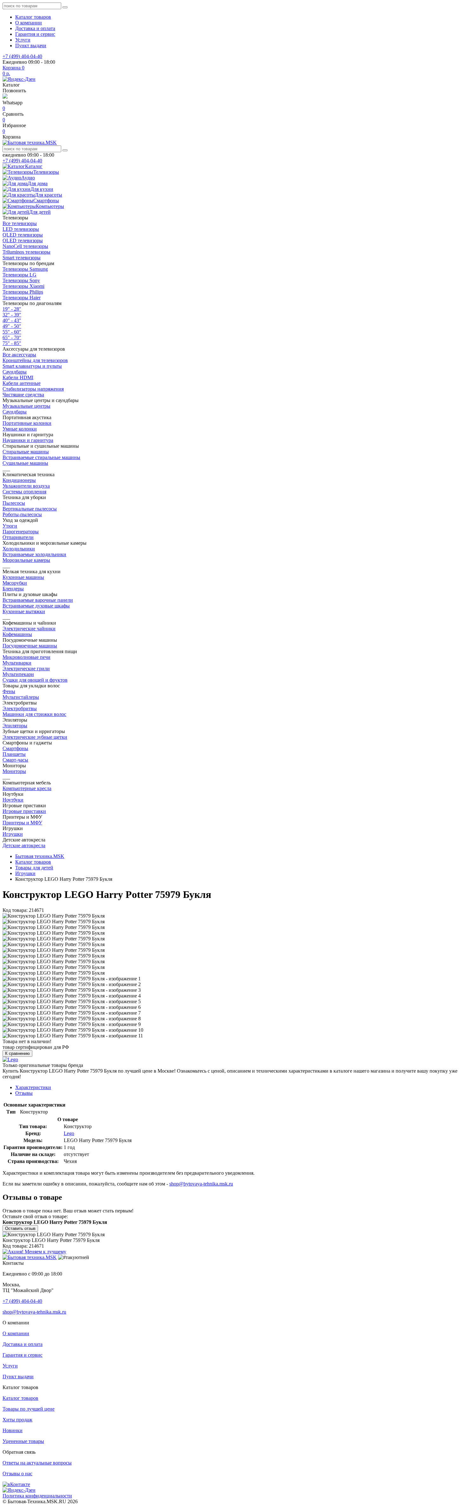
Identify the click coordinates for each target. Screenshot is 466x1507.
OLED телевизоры (23, 240)
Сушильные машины (25, 463)
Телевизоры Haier (22, 297)
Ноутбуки (13, 799)
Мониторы (14, 771)
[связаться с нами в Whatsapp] (5, 97)
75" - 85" (12, 343)
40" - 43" (12, 320)
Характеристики (33, 1087)
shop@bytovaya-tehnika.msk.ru (201, 1183)
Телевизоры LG (19, 274)
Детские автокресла (24, 845)
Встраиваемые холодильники (34, 554)
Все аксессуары (19, 354)
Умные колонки (20, 429)
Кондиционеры (19, 480)
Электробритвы (20, 708)
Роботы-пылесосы (22, 514)
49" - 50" (12, 326)
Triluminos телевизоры (26, 252)
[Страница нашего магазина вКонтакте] (16, 1484)
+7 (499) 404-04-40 (22, 56)
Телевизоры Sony (21, 280)
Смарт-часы (15, 760)
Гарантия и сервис (35, 34)
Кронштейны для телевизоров (35, 360)
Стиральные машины (26, 451)
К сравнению (17, 1053)
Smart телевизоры (22, 257)
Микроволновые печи (26, 657)
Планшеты (14, 754)
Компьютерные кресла (27, 788)
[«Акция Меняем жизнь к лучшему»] (34, 1251)
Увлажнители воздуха (26, 486)
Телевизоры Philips (23, 292)
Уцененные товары (23, 1441)
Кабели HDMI (18, 377)
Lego (69, 1133)
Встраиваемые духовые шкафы (36, 605)
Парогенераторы (21, 531)
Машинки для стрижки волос (34, 714)
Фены (9, 691)
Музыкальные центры (26, 406)
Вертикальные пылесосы (30, 508)
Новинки (13, 1430)
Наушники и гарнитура (28, 440)
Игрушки (13, 834)
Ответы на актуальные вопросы (37, 1462)
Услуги (22, 39)
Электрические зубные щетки (35, 737)
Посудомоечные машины (30, 645)
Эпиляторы (15, 725)
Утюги (10, 526)
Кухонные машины (23, 577)
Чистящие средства (23, 394)
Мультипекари (18, 674)
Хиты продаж (17, 1419)
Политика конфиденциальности (37, 1495)
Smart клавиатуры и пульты (32, 366)
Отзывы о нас (17, 1473)
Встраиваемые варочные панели (38, 600)
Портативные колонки (27, 423)
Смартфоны (15, 748)
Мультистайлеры (21, 697)
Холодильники (19, 548)
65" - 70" (12, 337)
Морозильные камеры (26, 560)
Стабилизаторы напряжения (33, 389)
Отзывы (24, 1093)
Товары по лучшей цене (29, 1409)
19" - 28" (12, 309)
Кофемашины (17, 634)
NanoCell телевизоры (25, 246)
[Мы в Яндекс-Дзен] (19, 79)
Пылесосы (14, 503)
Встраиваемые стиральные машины (41, 457)
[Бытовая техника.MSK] (30, 1257)
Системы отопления (24, 491)
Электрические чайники (29, 628)
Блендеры (13, 588)
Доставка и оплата (35, 28)
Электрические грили (26, 668)
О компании (28, 22)
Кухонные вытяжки (24, 611)
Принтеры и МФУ (22, 822)
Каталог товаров (33, 17)
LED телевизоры (21, 229)
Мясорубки (15, 583)
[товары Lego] (10, 1059)
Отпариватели (18, 537)
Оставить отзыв (20, 1228)
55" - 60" (12, 332)
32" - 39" (12, 314)
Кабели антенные (22, 383)
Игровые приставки (24, 811)
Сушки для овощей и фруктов (35, 680)
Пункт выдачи (30, 45)
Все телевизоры (20, 223)
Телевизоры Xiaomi (23, 286)
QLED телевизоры (23, 234)
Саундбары (15, 371)
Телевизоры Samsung (25, 269)
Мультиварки (17, 663)
